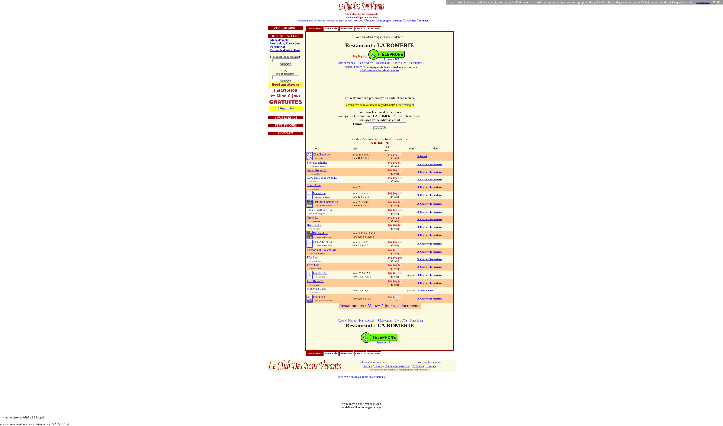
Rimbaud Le (320, 233)
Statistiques (374, 28)
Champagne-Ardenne (389, 20)
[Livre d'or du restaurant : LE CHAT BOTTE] (395, 154)
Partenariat (277, 46)
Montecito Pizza (316, 288)
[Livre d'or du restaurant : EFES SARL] (395, 257)
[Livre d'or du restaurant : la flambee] (395, 273)
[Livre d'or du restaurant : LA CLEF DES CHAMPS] (395, 201)
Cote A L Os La (322, 241)
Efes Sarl (312, 257)
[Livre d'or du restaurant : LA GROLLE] (395, 217)
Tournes (423, 20)
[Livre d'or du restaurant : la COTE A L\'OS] (395, 241)
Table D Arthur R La (319, 210)
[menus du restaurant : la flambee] (310, 275)
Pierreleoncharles (317, 162)
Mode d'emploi (279, 40)
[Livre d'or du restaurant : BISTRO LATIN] (395, 225)
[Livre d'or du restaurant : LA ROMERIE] (360, 56)
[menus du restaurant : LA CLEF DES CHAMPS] (310, 203)
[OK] (716, 2)
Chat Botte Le (321, 154)
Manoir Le (319, 193)
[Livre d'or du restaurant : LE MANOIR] (395, 193)
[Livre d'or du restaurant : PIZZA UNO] (395, 265)
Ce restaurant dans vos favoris (310, 20)
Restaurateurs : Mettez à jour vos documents (379, 305)
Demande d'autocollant (285, 50)
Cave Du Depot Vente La (322, 177)
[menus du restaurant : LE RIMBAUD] (310, 235)
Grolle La (312, 217)
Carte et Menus (314, 28)
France (369, 20)
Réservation (346, 28)
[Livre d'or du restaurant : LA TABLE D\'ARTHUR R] (395, 210)
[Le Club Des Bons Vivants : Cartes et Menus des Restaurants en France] (361, 10)
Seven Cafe (314, 185)
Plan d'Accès (331, 28)
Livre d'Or (360, 28)
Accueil (358, 20)
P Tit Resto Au (315, 281)
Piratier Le (319, 296)
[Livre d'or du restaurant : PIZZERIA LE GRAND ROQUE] (395, 170)
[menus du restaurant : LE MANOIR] (310, 195)
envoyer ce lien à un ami (339, 20)
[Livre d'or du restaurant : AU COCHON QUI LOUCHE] (395, 249)
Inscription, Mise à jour (285, 43)
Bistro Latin (314, 225)
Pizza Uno (313, 265)
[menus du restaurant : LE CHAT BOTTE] (310, 156)
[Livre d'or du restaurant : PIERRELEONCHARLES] (395, 162)
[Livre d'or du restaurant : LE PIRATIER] (395, 296)
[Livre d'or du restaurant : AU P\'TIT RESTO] (395, 281)
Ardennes (410, 20)
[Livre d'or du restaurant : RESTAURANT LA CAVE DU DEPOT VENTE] (395, 177)
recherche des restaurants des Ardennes (361, 376)
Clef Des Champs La (325, 201)
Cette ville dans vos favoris (372, 361)
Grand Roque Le (317, 170)
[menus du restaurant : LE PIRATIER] (310, 298)
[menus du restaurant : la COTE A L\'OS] (310, 243)
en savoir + (703, 2)
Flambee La (320, 273)
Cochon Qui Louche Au (321, 249)
